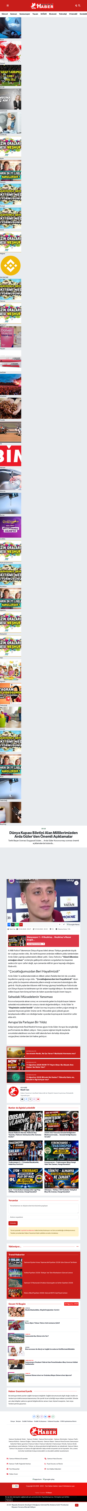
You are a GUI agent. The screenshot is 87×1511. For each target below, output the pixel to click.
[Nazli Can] (13, 1091)
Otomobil (73, 14)
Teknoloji (63, 14)
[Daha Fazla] (21, 924)
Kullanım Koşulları (53, 1421)
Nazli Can (12, 929)
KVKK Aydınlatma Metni (68, 1421)
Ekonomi (52, 14)
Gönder (13, 1223)
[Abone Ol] (73, 925)
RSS (16, 1486)
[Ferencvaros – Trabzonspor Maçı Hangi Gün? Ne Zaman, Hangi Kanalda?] (61, 1151)
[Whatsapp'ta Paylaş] (17, 924)
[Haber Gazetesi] (42, 6)
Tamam (9, 1500)
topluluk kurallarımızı (28, 1230)
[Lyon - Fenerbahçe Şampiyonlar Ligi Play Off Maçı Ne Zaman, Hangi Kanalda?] (25, 1178)
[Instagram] (34, 1099)
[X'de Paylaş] (13, 924)
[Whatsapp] (53, 1416)
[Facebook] (26, 1099)
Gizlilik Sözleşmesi (40, 1421)
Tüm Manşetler (14, 1469)
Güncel (5, 14)
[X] (38, 1416)
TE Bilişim (49, 1492)
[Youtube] (38, 1099)
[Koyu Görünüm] (76, 5)
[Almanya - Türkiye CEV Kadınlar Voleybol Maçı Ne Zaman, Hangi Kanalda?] (61, 1178)
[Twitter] (30, 1099)
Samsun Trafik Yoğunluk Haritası (20, 1464)
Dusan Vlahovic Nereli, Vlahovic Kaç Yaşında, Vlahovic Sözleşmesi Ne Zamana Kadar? (24, 1135)
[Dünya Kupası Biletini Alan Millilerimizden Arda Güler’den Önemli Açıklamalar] (43, 900)
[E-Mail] (22, 1099)
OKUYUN (73, 1497)
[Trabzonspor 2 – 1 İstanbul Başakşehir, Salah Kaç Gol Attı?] (25, 1151)
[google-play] (48, 1479)
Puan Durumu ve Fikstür (55, 1464)
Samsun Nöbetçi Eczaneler (18, 1458)
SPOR (43, 829)
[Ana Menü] (8, 5)
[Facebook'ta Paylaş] (9, 924)
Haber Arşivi (13, 1474)
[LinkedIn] (45, 1416)
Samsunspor (24, 14)
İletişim (18, 1421)
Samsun (13, 14)
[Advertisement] (43, 863)
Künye (13, 1421)
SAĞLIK (44, 14)
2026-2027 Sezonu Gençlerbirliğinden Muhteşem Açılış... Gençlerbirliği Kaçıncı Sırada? (60, 1135)
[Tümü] (77, 1247)
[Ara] (79, 5)
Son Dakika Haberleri (54, 1469)
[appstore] (37, 1479)
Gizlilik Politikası (27, 1421)
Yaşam (35, 14)
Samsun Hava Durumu (54, 1458)
